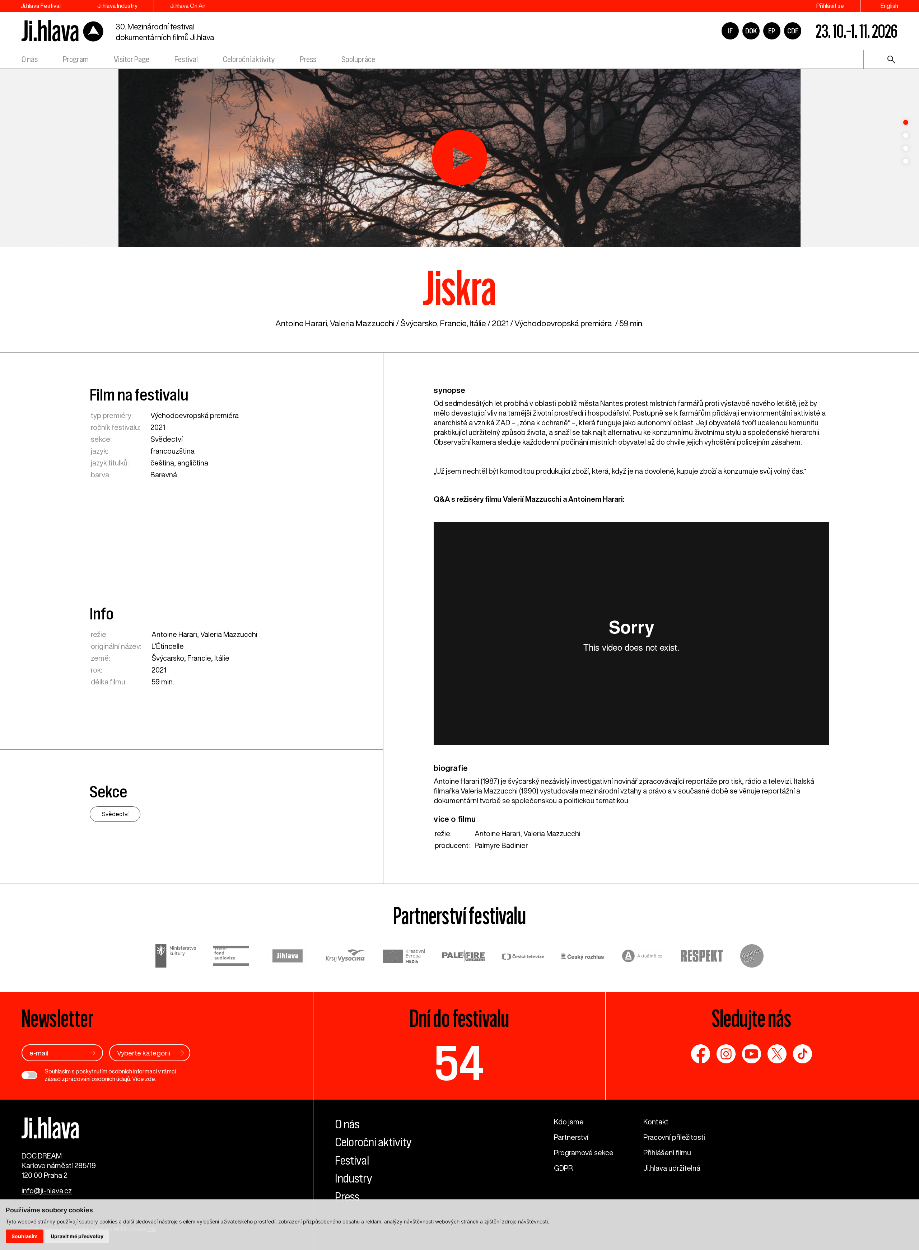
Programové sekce (584, 1152)
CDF (792, 30)
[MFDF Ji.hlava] (63, 31)
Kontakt (655, 1121)
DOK (751, 30)
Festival (186, 59)
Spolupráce (358, 59)
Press (308, 59)
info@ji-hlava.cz (47, 1190)
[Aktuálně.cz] (642, 957)
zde (150, 1079)
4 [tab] (905, 161)
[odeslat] (93, 1053)
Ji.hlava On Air (188, 6)
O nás (30, 59)
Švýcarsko (418, 323)
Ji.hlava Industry (117, 6)
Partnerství (571, 1137)
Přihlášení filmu (667, 1152)
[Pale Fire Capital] (463, 957)
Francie (453, 323)
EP (771, 30)
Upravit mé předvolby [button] (77, 1236)
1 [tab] (905, 122)
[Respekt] (702, 957)
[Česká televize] (523, 957)
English (889, 6)
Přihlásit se (830, 6)
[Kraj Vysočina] (345, 956)
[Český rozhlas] (582, 957)
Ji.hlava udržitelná (671, 1168)
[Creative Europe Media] (404, 957)
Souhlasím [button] (24, 1236)
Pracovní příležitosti (674, 1137)
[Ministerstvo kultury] (175, 957)
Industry (353, 1178)
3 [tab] (905, 148)
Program (76, 59)
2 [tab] (905, 135)
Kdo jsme (569, 1121)
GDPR (563, 1168)
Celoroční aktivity (249, 59)
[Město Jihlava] (287, 957)
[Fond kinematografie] (231, 957)
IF (730, 30)
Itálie (478, 323)
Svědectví (166, 439)
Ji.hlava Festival (41, 6)
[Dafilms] (752, 957)
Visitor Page (131, 59)
